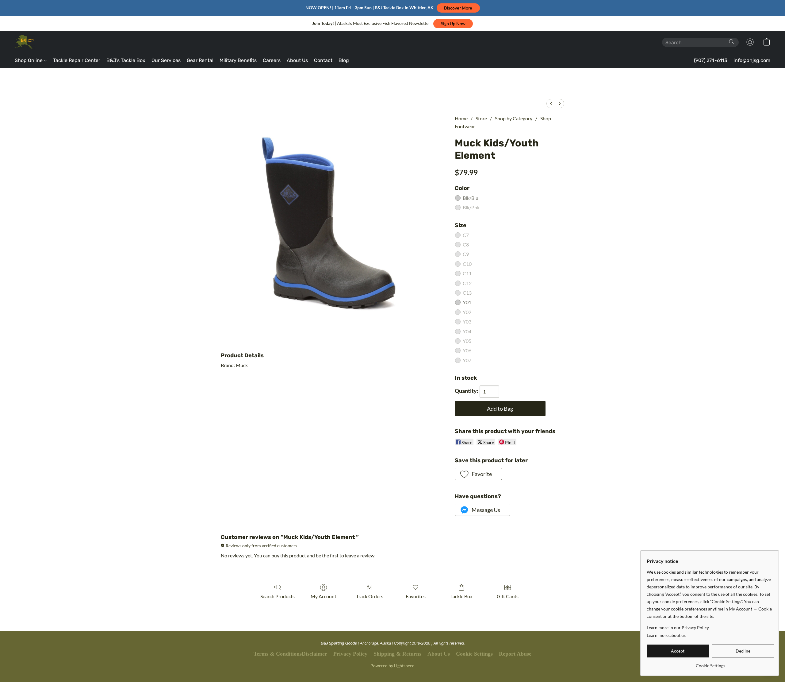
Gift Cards (508, 596)
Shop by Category (513, 118)
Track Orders (369, 596)
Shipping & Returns (397, 654)
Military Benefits (238, 60)
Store (481, 118)
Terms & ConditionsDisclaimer (290, 654)
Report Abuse (515, 654)
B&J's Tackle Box (125, 60)
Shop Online (29, 60)
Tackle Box (461, 596)
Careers (272, 60)
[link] (710, 663)
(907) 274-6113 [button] (710, 60)
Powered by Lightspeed (392, 665)
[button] (458, 8)
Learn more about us (666, 635)
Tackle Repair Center (76, 60)
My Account (323, 596)
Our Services (166, 60)
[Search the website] (731, 41)
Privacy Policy (350, 654)
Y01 (467, 302)
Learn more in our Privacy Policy (678, 627)
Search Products (277, 596)
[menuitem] (551, 103)
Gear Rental (200, 60)
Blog (344, 60)
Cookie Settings (474, 654)
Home (461, 118)
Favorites (416, 596)
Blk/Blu (470, 198)
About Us (297, 60)
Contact (323, 60)
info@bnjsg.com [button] (751, 60)
